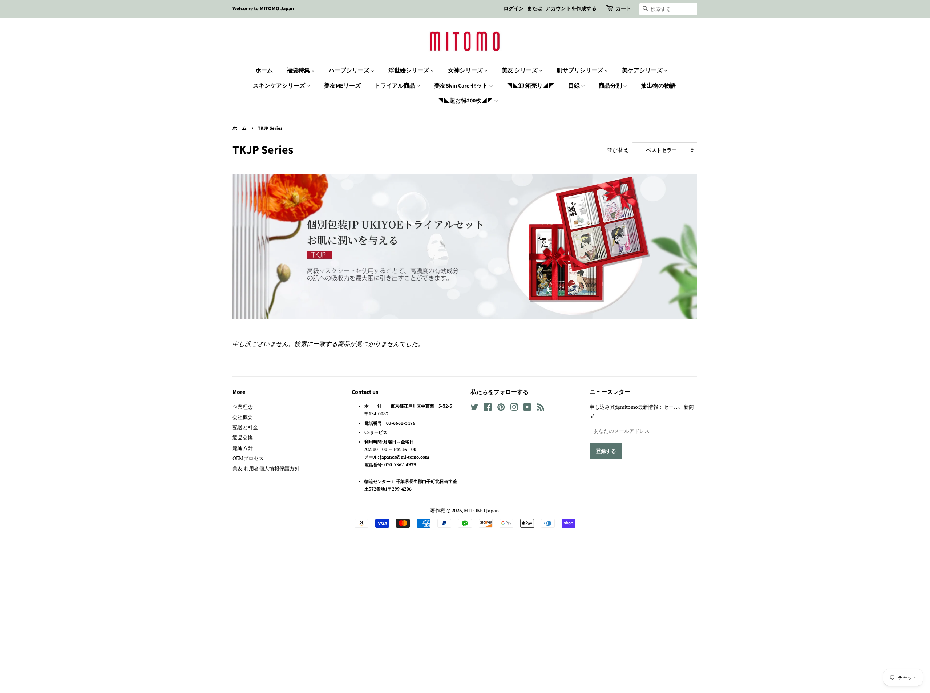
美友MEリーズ (342, 86)
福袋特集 (299, 70)
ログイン (514, 8)
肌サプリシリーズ (580, 70)
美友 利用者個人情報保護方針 (266, 468)
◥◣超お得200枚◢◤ (466, 101)
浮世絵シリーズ (409, 70)
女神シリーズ (466, 70)
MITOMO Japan (481, 510)
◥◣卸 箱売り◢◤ (530, 86)
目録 (574, 86)
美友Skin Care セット (461, 86)
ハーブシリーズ (350, 70)
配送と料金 (245, 427)
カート (623, 8)
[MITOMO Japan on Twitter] (474, 408)
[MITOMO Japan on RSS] (541, 408)
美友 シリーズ (520, 70)
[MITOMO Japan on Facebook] (488, 408)
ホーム (264, 70)
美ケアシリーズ (643, 70)
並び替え (618, 149)
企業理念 (242, 406)
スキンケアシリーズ (279, 86)
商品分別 (611, 86)
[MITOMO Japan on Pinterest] (501, 408)
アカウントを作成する (571, 8)
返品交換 (242, 437)
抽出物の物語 (658, 86)
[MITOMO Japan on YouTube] (527, 408)
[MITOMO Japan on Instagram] (514, 408)
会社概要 (242, 417)
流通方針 (242, 447)
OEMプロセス (248, 458)
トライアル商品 (395, 86)
